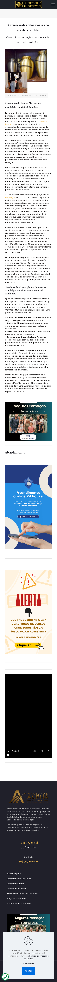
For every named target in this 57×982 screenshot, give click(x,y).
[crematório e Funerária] (28, 4)
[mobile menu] (53, 4)
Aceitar (28, 970)
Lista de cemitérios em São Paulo (22, 893)
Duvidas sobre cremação (19, 903)
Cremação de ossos (16, 888)
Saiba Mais (28, 963)
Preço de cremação (16, 898)
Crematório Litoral (15, 883)
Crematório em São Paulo (19, 878)
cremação (10, 197)
